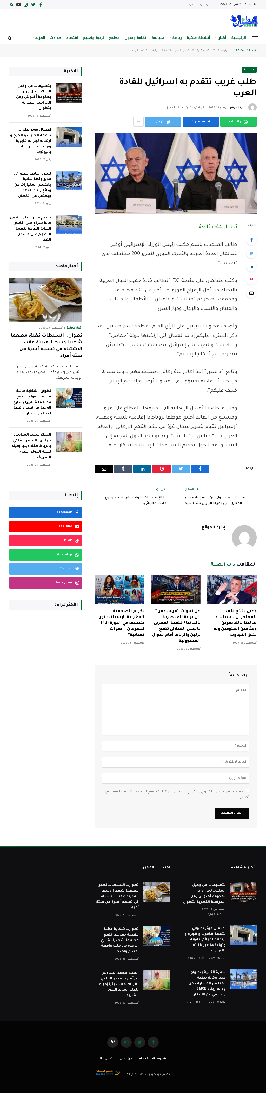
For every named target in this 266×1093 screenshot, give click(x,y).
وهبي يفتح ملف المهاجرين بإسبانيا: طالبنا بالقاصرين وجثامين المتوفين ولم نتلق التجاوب (235, 623)
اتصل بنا (190, 4)
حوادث (55, 37)
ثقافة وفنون (135, 37)
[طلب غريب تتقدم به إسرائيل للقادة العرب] (176, 173)
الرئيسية (238, 37)
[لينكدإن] (251, 266)
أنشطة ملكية (198, 37)
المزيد (40, 37)
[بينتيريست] (251, 279)
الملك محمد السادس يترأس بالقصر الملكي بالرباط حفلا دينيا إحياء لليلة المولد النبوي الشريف (31, 446)
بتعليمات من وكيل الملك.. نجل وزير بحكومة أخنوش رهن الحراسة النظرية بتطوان (33, 97)
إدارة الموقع (237, 107)
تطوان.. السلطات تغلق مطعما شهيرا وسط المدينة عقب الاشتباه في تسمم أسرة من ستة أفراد (46, 345)
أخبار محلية (74, 328)
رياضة (177, 37)
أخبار (222, 37)
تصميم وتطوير (159, 1074)
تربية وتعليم (93, 37)
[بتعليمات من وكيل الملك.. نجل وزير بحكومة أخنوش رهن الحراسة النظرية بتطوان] (69, 93)
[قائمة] (255, 38)
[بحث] (10, 38)
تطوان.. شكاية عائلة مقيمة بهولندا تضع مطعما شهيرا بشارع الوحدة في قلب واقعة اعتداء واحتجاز (32, 402)
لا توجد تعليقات (191, 107)
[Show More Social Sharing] (138, 122)
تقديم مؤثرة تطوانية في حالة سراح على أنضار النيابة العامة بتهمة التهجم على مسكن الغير (30, 229)
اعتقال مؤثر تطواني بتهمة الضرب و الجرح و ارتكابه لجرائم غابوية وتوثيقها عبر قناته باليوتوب (30, 141)
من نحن (205, 4)
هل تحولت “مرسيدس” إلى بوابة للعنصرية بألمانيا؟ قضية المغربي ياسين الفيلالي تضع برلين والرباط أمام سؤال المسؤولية (176, 626)
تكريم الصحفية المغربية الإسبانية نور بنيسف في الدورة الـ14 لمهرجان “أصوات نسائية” (122, 623)
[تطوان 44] (244, 21)
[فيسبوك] (251, 240)
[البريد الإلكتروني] (251, 293)
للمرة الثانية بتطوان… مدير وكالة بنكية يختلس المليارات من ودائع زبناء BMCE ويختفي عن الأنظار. (32, 185)
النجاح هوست (129, 1074)
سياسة (157, 37)
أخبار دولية (249, 69)
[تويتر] (251, 253)
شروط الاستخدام (152, 1059)
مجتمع (114, 37)
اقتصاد (72, 37)
